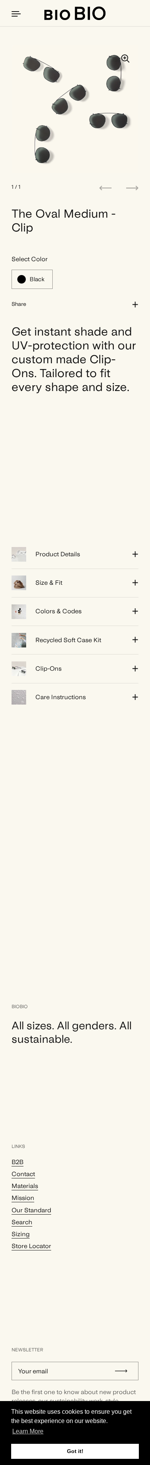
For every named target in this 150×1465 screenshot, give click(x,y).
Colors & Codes (58, 611)
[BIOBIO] (74, 13)
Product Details (57, 554)
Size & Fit (48, 582)
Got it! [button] (75, 1451)
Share (19, 304)
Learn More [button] (27, 1431)
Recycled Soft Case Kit (68, 640)
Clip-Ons (48, 668)
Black (37, 279)
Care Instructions (60, 697)
